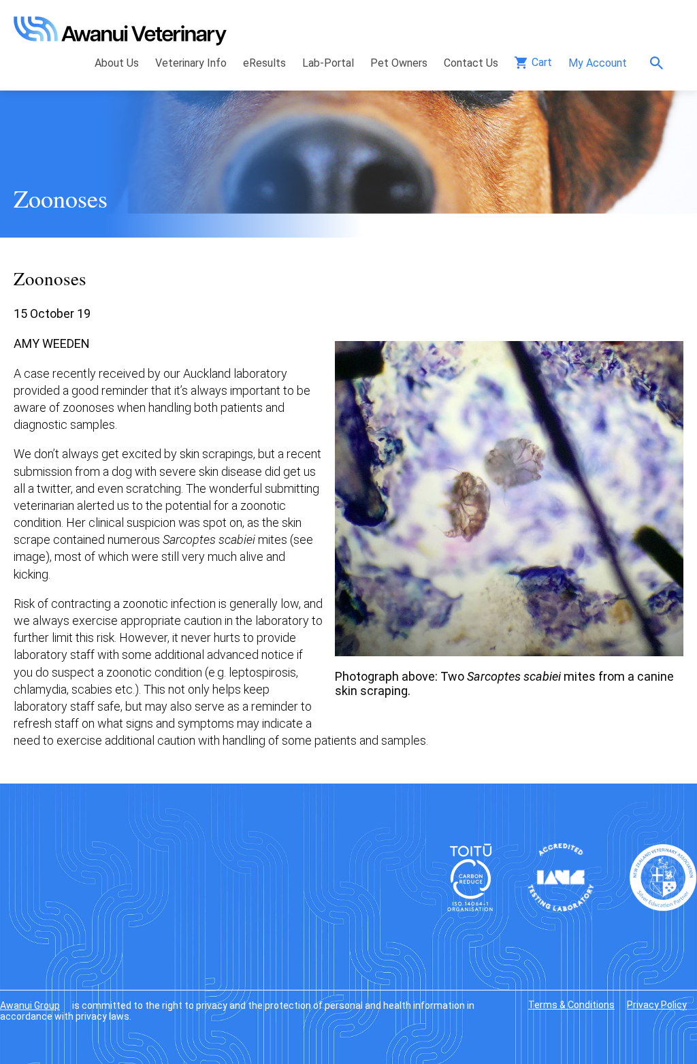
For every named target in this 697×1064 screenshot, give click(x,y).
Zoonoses (61, 198)
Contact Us (471, 63)
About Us (117, 63)
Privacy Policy (657, 1004)
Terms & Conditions (571, 1004)
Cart (542, 62)
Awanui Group (30, 1005)
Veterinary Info (191, 63)
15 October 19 (52, 313)
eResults (264, 63)
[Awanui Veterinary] (120, 41)
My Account (597, 63)
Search (660, 63)
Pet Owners (398, 63)
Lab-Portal (328, 63)
